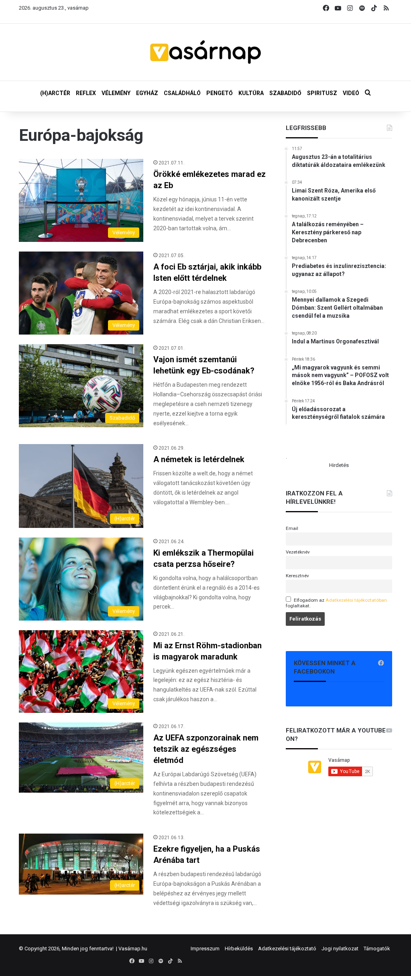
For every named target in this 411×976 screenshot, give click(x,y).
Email (292, 528)
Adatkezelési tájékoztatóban (356, 600)
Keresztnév (297, 575)
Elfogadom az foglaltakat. (336, 603)
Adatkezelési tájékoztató (287, 949)
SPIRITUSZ (322, 93)
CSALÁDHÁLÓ (182, 93)
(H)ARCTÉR (55, 93)
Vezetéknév (298, 552)
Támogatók (377, 949)
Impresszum (205, 949)
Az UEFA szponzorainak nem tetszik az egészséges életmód (205, 749)
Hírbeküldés (239, 949)
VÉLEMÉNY (116, 93)
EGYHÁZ (147, 93)
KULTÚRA (251, 93)
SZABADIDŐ (285, 93)
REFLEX (86, 93)
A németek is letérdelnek (198, 459)
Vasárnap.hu (132, 949)
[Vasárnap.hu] (205, 52)
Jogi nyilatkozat (339, 949)
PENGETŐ (219, 93)
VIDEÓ (351, 93)
